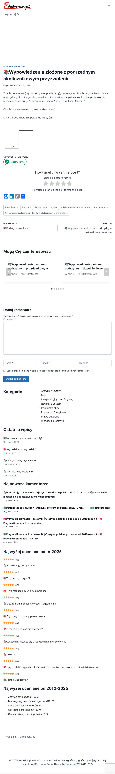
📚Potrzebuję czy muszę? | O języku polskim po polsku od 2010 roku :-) (45, 492)
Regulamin (11, 736)
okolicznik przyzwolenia (46, 207)
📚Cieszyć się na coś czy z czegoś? (23, 629)
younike (9, 85)
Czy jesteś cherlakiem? (21, 709)
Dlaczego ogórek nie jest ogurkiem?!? (29, 701)
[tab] (52, 289)
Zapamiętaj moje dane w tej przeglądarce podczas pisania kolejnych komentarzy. (47, 370)
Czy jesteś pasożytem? (21, 705)
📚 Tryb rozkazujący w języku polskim (24, 591)
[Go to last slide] (8, 272)
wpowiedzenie (101, 207)
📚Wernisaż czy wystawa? (18, 471)
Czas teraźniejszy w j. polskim (25, 714)
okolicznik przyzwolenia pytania (75, 207)
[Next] (106, 272)
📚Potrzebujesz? (100, 507)
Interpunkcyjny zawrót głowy (57, 399)
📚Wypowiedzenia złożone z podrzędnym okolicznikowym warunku (88, 228)
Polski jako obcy (50, 408)
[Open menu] (109, 5)
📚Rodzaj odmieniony (15, 226)
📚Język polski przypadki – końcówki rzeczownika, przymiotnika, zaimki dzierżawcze (51, 667)
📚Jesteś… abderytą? (15, 679)
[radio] (45, 184)
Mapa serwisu (27, 736)
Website (83, 363)
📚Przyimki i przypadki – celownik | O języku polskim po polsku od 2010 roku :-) (50, 518)
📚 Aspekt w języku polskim (19, 565)
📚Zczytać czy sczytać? (16, 578)
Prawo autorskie (50, 416)
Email (46, 363)
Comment (9, 319)
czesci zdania (11, 207)
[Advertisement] (57, 44)
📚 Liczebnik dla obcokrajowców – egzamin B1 (29, 603)
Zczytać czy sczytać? (20, 696)
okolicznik (27, 207)
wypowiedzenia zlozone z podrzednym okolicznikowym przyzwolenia (36, 213)
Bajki (43, 395)
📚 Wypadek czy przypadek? (19, 449)
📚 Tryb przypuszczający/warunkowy (24, 616)
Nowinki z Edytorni (51, 403)
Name (9, 363)
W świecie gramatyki (14, 66)
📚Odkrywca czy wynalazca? (19, 460)
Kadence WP (73, 764)
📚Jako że (9, 654)
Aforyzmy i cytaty (51, 390)
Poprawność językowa (53, 412)
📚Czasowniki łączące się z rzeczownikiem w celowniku (34, 641)
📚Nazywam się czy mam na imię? (22, 438)
